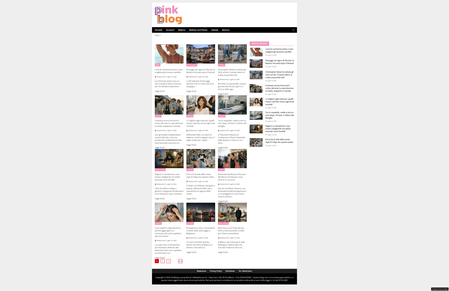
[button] (293, 30)
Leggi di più (160, 91)
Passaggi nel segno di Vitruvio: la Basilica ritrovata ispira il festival (200, 71)
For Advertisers (245, 271)
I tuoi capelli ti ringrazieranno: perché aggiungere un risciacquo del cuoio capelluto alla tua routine (168, 232)
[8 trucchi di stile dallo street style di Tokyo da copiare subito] (256, 142)
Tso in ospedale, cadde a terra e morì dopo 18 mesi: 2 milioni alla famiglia (232, 123)
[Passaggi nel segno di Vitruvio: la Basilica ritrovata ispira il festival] (256, 63)
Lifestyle (214, 30)
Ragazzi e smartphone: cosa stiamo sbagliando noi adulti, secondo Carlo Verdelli (167, 177)
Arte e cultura (192, 65)
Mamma (225, 30)
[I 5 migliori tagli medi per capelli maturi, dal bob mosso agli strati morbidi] (256, 102)
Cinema (158, 116)
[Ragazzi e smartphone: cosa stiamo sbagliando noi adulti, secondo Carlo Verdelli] (256, 129)
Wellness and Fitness (198, 30)
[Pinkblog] (168, 14)
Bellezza (181, 30)
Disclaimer (230, 271)
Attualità (158, 30)
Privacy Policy (216, 271)
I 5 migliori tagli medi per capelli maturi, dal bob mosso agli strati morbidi (200, 123)
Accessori (170, 30)
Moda (158, 65)
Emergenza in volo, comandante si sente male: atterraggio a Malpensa (200, 231)
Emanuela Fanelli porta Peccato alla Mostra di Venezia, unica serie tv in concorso (232, 177)
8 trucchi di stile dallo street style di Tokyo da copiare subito (200, 175)
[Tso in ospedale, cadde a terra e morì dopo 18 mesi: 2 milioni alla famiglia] (256, 115)
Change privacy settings (440, 289)
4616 (180, 261)
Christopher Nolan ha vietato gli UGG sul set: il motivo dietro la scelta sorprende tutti (232, 72)
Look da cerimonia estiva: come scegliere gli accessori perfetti (169, 71)
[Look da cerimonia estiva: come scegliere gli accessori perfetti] (256, 52)
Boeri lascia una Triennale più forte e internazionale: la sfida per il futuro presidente (231, 231)
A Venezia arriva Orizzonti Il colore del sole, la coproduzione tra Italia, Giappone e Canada (169, 123)
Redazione (201, 271)
